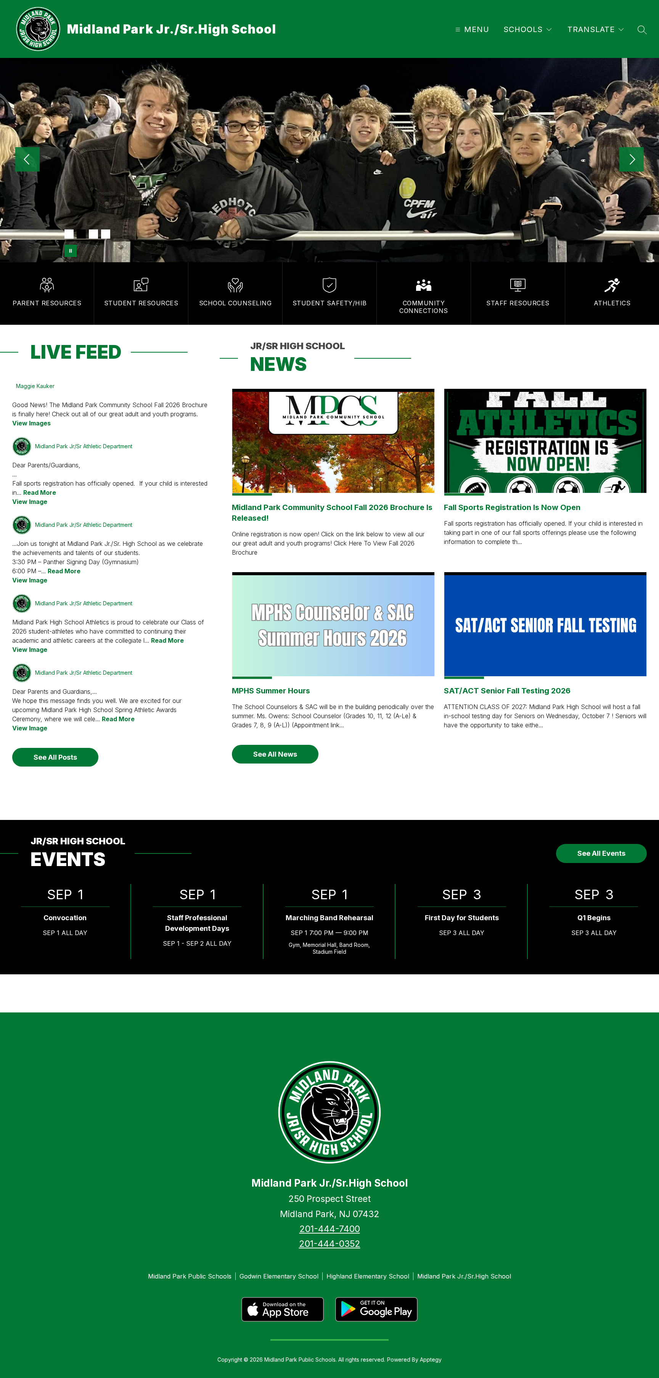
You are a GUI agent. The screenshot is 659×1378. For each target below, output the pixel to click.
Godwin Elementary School (278, 1276)
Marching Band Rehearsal (329, 918)
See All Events (601, 853)
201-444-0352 (329, 1243)
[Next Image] (631, 160)
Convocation (65, 918)
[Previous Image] (27, 160)
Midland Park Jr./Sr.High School (464, 1276)
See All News (275, 754)
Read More (39, 492)
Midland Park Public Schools (189, 1276)
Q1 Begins (594, 918)
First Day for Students (462, 918)
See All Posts (55, 757)
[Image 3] (93, 234)
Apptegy (431, 1359)
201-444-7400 (329, 1229)
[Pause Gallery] (70, 251)
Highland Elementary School (367, 1276)
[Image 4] (105, 234)
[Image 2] (81, 234)
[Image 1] (69, 234)
